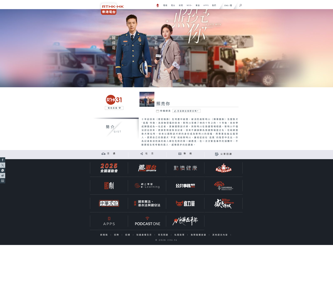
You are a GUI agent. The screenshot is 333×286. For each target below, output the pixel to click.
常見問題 (164, 235)
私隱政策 (180, 235)
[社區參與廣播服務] (223, 185)
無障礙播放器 (199, 235)
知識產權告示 (144, 235)
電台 (172, 6)
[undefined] (157, 5)
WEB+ (188, 6)
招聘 (117, 235)
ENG (226, 5)
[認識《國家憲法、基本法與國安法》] (147, 203)
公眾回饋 (226, 154)
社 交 (149, 153)
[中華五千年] (185, 221)
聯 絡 (188, 153)
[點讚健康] (185, 167)
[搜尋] (241, 4)
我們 (213, 6)
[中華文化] (109, 203)
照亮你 (163, 104)
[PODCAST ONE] (147, 221)
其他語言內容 (220, 235)
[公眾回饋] (216, 154)
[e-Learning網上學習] (147, 185)
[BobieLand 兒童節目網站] (223, 167)
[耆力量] (185, 203)
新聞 (180, 6)
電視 (164, 6)
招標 (128, 235)
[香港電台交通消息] (103, 154)
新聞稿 (104, 235)
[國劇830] (109, 185)
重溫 (197, 6)
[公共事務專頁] (185, 185)
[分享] (141, 154)
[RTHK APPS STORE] (109, 221)
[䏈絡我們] (180, 154)
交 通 (111, 153)
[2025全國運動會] (109, 167)
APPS (205, 6)
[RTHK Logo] (110, 7)
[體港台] (147, 167)
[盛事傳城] (223, 203)
